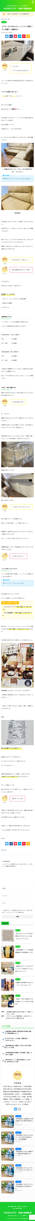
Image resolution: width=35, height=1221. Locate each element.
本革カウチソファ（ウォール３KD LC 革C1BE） (17, 178)
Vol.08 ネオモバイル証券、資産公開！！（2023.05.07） (17, 1039)
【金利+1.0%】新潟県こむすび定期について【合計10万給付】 (24, 1001)
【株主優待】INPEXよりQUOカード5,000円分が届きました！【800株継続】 (24, 1137)
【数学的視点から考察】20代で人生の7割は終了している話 (18, 1046)
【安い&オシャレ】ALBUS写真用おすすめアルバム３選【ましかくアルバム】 (24, 936)
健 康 (4, 850)
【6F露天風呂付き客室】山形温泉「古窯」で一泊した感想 (18, 1054)
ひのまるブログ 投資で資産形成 (17, 8)
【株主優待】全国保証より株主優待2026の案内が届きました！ (24, 1121)
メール (4, 896)
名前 (4, 888)
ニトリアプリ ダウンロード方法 (14, 583)
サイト (4, 903)
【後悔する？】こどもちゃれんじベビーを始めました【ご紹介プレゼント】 (24, 968)
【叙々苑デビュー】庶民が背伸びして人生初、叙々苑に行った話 (17, 1061)
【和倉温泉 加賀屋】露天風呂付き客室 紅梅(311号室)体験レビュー (18, 1032)
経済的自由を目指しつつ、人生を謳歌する (17, 1215)
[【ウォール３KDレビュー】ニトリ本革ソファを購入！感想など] (19, 36)
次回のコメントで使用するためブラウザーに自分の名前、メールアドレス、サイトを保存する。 (17, 911)
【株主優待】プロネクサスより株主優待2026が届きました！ (24, 1186)
